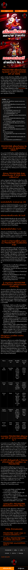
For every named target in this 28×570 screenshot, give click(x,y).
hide (8, 99)
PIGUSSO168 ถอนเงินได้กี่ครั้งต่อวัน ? (14, 544)
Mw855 (3, 557)
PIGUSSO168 (22, 88)
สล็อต (15, 550)
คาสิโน (21, 550)
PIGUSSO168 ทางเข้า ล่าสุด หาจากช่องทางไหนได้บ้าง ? (14, 534)
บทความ (14, 553)
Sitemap (21, 553)
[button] (26, 3)
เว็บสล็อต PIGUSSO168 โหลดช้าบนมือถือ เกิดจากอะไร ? (14, 539)
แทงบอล (7, 553)
